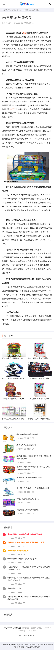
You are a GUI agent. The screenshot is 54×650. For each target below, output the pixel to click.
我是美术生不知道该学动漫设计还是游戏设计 (25, 542)
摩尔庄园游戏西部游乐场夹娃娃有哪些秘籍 (24, 534)
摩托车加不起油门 (14, 588)
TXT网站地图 (30, 630)
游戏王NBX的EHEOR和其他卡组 (30, 477)
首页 (13, 10)
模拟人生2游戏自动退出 (26, 445)
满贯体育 (12, 644)
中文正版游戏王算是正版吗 (28, 499)
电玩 (12, 109)
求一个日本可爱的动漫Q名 (18, 551)
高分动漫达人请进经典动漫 (28, 510)
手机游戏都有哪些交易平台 (28, 434)
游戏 (18, 10)
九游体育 (4, 644)
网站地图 (25, 628)
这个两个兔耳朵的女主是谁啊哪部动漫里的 (34, 488)
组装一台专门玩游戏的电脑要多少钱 (22, 559)
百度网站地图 (36, 628)
